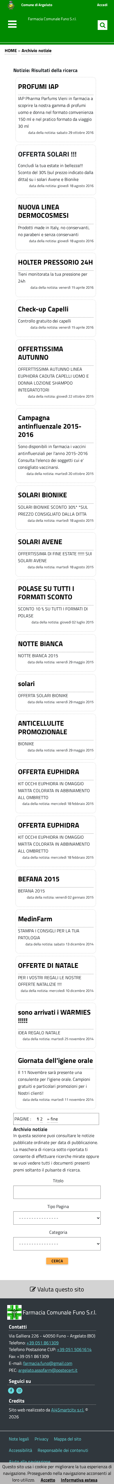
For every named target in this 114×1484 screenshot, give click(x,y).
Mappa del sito (67, 1439)
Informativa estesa (79, 1480)
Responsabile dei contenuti (63, 1450)
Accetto (48, 1480)
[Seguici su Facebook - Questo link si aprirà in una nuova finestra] (11, 1391)
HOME (11, 50)
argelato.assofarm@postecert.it (47, 1370)
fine (54, 1118)
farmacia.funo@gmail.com (47, 1363)
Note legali (19, 1439)
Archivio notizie (36, 50)
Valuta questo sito (60, 1289)
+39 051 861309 (43, 1342)
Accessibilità (20, 1450)
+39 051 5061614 (74, 1349)
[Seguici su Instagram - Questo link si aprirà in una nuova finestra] (19, 1391)
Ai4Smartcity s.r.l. (67, 1409)
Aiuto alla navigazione (29, 1461)
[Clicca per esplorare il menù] (11, 24)
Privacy (41, 1439)
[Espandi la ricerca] (102, 25)
